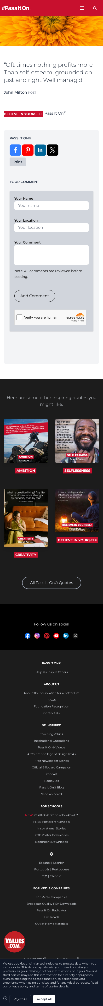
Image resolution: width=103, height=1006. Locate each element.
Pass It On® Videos (51, 747)
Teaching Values (51, 734)
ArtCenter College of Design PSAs (51, 754)
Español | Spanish (51, 862)
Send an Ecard (51, 794)
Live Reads (51, 917)
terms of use (44, 986)
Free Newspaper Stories (51, 760)
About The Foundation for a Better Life (51, 693)
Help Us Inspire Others (51, 672)
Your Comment (27, 242)
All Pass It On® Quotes (51, 582)
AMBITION (26, 470)
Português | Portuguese (51, 869)
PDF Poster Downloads (51, 835)
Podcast (51, 774)
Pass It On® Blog (51, 787)
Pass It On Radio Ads (52, 910)
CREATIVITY (25, 555)
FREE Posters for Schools (51, 821)
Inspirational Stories (51, 828)
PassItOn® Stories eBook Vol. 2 (51, 815)
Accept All (44, 999)
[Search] (95, 8)
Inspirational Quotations (51, 740)
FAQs (52, 699)
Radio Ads (51, 780)
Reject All (20, 999)
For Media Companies (51, 897)
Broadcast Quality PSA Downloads (51, 903)
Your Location (26, 220)
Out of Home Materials (51, 923)
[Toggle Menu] (82, 8)
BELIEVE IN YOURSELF (77, 540)
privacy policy (19, 986)
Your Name (23, 198)
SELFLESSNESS (77, 470)
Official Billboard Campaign (51, 767)
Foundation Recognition (51, 706)
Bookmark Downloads (51, 841)
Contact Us (51, 713)
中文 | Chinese (51, 876)
